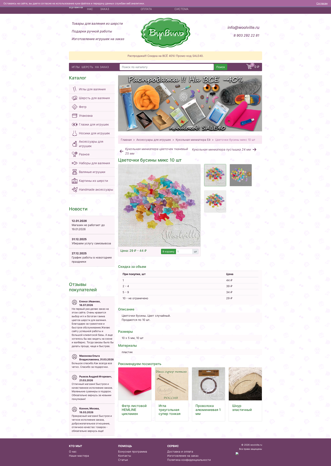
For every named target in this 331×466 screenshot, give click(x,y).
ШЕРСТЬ (87, 67)
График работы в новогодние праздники (92, 257)
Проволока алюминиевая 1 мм (208, 410)
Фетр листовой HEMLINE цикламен (134, 410)
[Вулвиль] (165, 33)
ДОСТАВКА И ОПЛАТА (150, 7)
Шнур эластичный (242, 408)
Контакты (124, 455)
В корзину (168, 251)
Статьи (123, 460)
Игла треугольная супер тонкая (169, 410)
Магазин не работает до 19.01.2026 (88, 225)
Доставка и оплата (180, 451)
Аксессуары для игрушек (153, 139)
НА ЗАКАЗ (102, 67)
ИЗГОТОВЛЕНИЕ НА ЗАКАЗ (113, 7)
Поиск (220, 67)
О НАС (90, 7)
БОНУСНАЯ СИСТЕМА (182, 7)
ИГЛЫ (76, 67)
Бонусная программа (132, 451)
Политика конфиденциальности (189, 460)
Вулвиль (76, 7)
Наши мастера (79, 455)
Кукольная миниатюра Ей (193, 139)
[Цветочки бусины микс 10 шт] (159, 205)
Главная (126, 139)
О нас (73, 451)
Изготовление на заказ (182, 455)
